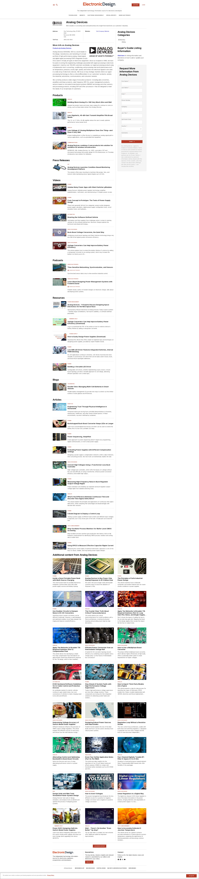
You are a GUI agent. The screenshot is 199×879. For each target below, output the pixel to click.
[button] (54, 5)
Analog (70, 99)
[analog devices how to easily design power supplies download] (59, 337)
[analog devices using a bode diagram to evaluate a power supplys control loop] (59, 514)
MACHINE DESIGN (90, 868)
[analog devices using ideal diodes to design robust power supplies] (99, 710)
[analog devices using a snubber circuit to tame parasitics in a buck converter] (67, 599)
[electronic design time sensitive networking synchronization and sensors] (59, 267)
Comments (124, 133)
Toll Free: (55, 39)
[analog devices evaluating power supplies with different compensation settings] (59, 450)
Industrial (88, 754)
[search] (57, 5)
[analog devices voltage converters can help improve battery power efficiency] (59, 245)
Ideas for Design (72, 229)
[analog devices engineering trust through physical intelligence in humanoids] (59, 407)
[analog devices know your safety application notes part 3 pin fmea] (99, 745)
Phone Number (125, 100)
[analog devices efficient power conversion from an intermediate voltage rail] (99, 635)
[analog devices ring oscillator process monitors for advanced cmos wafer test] (59, 529)
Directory (122, 39)
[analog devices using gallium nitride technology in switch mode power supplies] (67, 816)
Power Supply (73, 333)
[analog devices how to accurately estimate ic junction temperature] (132, 816)
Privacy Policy (50, 875)
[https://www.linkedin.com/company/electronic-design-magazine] (120, 859)
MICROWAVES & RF (79, 868)
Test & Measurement (74, 525)
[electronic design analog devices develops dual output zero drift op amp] (99, 816)
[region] (99, 876)
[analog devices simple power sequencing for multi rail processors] (59, 437)
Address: (55, 31)
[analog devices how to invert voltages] (99, 781)
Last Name (125, 87)
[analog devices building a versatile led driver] (59, 367)
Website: (87, 31)
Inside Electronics (125, 15)
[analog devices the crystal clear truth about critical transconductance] (99, 599)
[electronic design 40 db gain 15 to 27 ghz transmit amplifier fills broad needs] (59, 115)
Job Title (124, 113)
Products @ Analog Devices (62, 48)
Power (69, 184)
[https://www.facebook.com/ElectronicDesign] (118, 859)
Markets (82, 15)
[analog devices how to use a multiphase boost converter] (132, 635)
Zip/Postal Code (126, 119)
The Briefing (71, 383)
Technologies (73, 15)
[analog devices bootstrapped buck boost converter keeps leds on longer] (59, 423)
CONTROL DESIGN (101, 868)
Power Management (73, 301)
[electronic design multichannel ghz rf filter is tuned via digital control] (132, 745)
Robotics (70, 403)
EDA (54, 791)
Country (124, 126)
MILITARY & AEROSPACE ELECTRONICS (117, 868)
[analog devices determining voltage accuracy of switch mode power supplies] (67, 710)
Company (124, 106)
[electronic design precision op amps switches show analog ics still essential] (59, 102)
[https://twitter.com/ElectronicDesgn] (122, 859)
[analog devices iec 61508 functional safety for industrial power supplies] (132, 566)
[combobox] (131, 129)
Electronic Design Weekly (96, 15)
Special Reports (111, 15)
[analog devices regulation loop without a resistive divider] (132, 710)
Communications (72, 142)
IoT (68, 164)
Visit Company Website (102, 31)
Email (123, 94)
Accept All (191, 875)
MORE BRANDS (132, 868)
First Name (125, 81)
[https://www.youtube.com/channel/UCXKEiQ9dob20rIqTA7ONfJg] (124, 859)
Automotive (71, 214)
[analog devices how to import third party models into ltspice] (132, 672)
